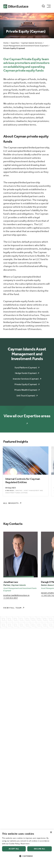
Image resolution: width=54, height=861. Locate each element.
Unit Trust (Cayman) (25, 395)
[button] (27, 856)
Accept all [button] (14, 849)
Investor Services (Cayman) (26, 378)
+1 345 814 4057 (10, 598)
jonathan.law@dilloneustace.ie (16, 595)
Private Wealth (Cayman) (25, 390)
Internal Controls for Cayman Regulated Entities (22, 480)
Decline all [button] (39, 849)
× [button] (51, 832)
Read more (25, 843)
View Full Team (12, 608)
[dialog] (27, 845)
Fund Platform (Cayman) (26, 367)
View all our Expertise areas (27, 416)
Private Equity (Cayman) (26, 384)
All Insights (11, 503)
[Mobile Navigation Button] (49, 6)
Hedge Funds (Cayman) (26, 373)
